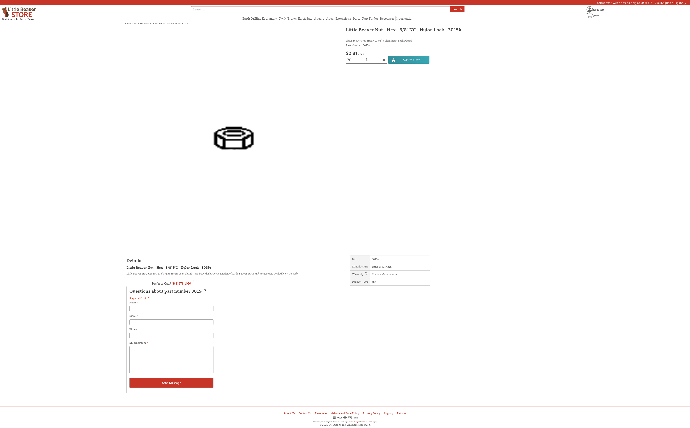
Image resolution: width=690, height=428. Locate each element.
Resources (387, 18)
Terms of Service (366, 422)
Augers (319, 18)
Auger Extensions (338, 18)
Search (457, 9)
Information (404, 18)
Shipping (388, 413)
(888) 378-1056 (181, 283)
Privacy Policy (371, 413)
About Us (289, 413)
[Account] (589, 9)
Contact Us (305, 413)
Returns (401, 413)
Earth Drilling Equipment (259, 18)
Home (128, 23)
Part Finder (370, 18)
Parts (356, 18)
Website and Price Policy (345, 413)
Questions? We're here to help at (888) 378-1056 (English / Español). (641, 2)
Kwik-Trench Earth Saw (295, 18)
